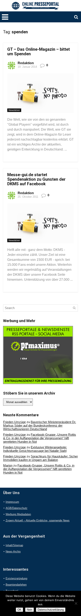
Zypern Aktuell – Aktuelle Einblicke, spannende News (38, 520)
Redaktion (26, 63)
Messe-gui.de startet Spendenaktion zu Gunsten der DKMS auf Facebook (36, 179)
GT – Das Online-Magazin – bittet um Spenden (38, 51)
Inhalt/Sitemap (14, 545)
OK (19, 609)
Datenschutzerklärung (51, 609)
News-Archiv (13, 551)
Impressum (12, 501)
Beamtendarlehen (16, 584)
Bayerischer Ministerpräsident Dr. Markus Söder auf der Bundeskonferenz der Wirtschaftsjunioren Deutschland (39, 425)
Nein (29, 609)
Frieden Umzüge (14, 422)
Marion (7, 465)
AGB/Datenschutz (16, 508)
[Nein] (76, 603)
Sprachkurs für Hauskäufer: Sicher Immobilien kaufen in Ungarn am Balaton (40, 458)
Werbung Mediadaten (18, 514)
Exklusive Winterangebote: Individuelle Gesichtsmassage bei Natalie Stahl (35, 448)
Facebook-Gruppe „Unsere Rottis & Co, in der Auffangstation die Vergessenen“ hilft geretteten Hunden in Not (39, 438)
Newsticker (14, 110)
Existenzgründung (16, 578)
